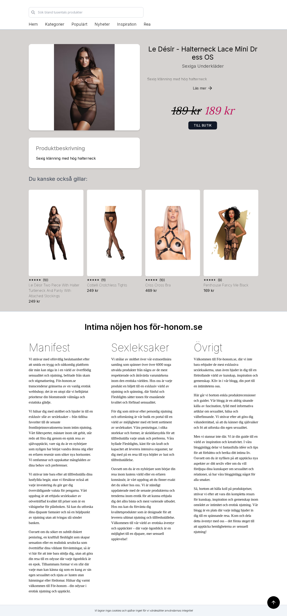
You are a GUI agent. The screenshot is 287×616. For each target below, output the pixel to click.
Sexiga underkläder (203, 66)
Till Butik (203, 125)
